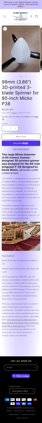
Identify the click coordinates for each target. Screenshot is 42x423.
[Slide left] (15, 76)
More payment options (21, 149)
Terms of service (22, 418)
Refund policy (30, 411)
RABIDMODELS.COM (20, 408)
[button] (4, 16)
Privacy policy (19, 411)
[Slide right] (26, 76)
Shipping (14, 112)
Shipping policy (14, 414)
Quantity (5, 123)
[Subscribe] (34, 367)
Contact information (28, 414)
